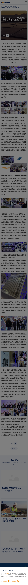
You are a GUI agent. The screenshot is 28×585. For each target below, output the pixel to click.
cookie (7, 573)
